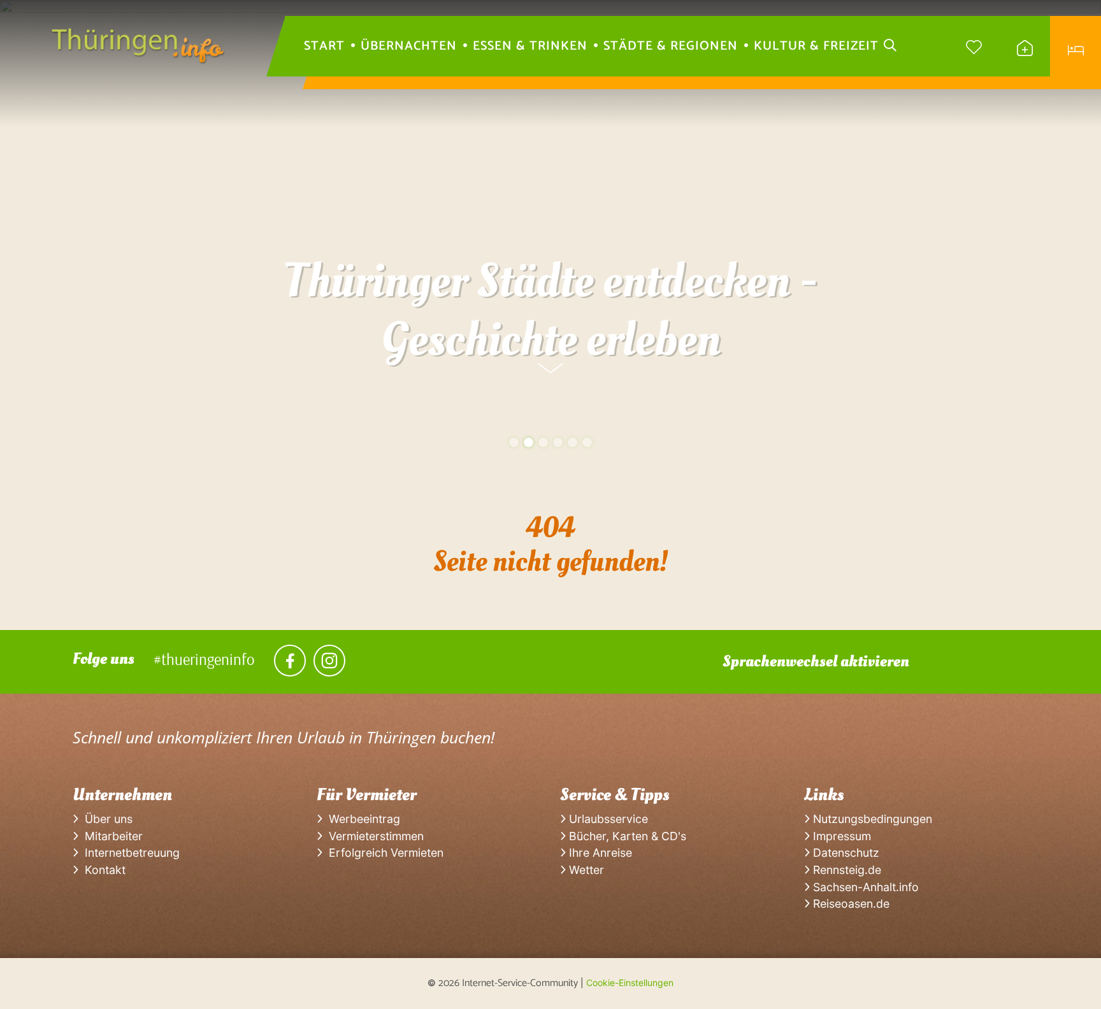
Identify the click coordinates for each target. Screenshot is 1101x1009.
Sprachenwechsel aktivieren (816, 661)
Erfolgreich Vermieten (382, 852)
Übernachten (409, 46)
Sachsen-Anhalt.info (864, 887)
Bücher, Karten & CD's (626, 836)
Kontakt (102, 870)
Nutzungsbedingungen (871, 819)
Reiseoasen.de (849, 903)
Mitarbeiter (110, 836)
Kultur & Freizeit (816, 46)
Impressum (840, 836)
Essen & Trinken (530, 46)
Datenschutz (844, 852)
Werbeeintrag (361, 819)
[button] (514, 442)
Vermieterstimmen (373, 836)
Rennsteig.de (845, 870)
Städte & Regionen (670, 46)
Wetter (585, 870)
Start (324, 46)
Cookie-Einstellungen (629, 982)
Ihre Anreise (599, 852)
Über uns (105, 819)
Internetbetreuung (129, 852)
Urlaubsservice (607, 819)
